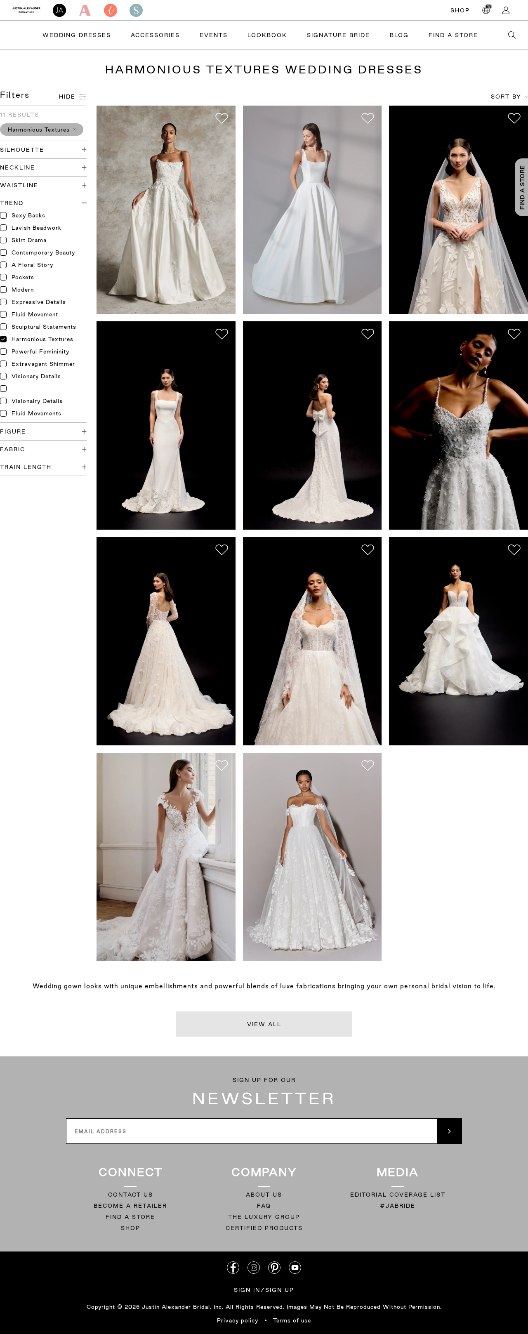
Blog (399, 35)
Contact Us (130, 1194)
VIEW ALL (264, 1024)
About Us (264, 1194)
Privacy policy (237, 1320)
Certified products (264, 1228)
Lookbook (267, 35)
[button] (41, 129)
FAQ (264, 1206)
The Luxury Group (264, 1217)
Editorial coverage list (398, 1194)
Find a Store (453, 35)
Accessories (155, 35)
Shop (460, 10)
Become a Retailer (130, 1206)
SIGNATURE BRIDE (338, 35)
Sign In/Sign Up (264, 1290)
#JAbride (397, 1206)
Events (214, 35)
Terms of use (292, 1320)
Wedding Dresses (76, 35)
